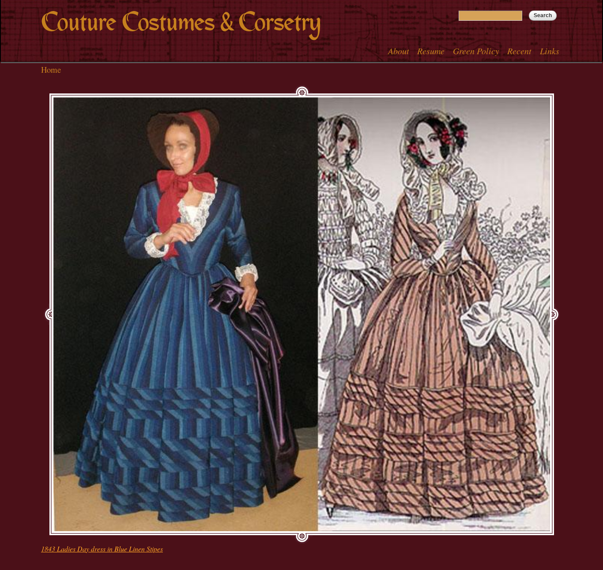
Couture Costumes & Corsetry (180, 22)
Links (549, 50)
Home (51, 69)
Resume (431, 50)
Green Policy (476, 50)
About (398, 50)
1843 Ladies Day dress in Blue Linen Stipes (102, 548)
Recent (519, 50)
